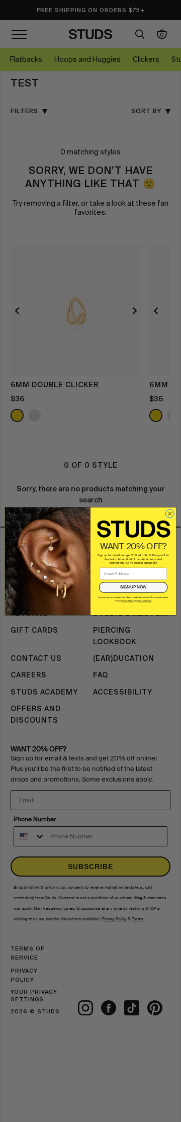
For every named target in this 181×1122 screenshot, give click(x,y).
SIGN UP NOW (133, 586)
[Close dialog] (169, 513)
